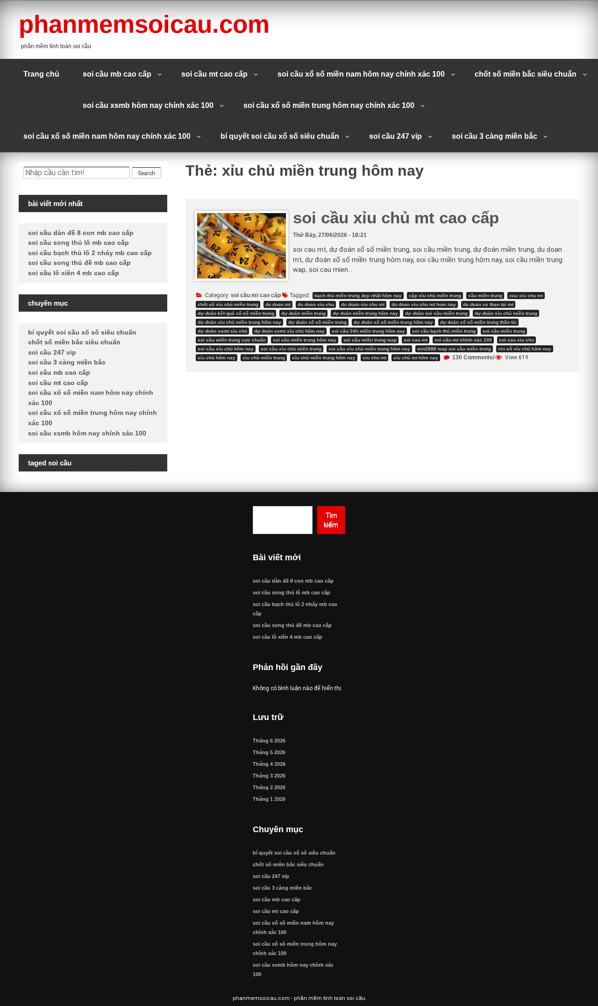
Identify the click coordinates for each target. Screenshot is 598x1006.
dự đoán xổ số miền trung (317, 322)
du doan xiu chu (316, 304)
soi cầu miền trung (504, 331)
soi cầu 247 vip (395, 136)
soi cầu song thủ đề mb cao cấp (79, 262)
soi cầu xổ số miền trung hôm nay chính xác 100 (328, 105)
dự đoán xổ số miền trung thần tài (478, 322)
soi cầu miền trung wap (370, 339)
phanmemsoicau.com (144, 24)
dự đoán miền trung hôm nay (365, 313)
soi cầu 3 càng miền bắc (494, 136)
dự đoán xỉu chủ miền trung (506, 313)
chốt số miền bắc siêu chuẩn (526, 74)
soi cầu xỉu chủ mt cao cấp (396, 217)
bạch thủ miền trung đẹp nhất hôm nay (358, 295)
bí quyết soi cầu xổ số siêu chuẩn (280, 136)
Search (146, 173)
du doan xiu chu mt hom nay (424, 304)
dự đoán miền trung (303, 313)
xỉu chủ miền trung (263, 357)
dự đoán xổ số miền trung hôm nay (393, 322)
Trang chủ (41, 74)
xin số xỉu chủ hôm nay (524, 348)
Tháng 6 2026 (269, 740)
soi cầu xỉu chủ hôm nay (226, 348)
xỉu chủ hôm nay (216, 357)
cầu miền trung (485, 295)
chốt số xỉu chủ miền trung (228, 304)
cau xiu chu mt (526, 295)
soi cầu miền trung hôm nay (304, 339)
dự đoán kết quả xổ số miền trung (236, 313)
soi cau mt (415, 339)
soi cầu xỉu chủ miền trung (291, 348)
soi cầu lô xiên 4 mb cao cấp (73, 273)
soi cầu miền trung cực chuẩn (232, 339)
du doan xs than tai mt (488, 304)
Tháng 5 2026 (269, 752)
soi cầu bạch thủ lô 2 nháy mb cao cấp (90, 253)
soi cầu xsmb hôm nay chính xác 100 (148, 105)
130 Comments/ (472, 357)
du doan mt (278, 304)
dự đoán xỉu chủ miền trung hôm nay (239, 322)
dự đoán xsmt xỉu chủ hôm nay (289, 331)
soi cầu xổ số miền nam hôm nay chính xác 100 (361, 74)
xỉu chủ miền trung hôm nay (324, 357)
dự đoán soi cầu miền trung (436, 313)
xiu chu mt (374, 357)
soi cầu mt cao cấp (214, 74)
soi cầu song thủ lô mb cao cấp (78, 242)
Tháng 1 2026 (269, 799)
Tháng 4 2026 (269, 764)
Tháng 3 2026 (269, 775)
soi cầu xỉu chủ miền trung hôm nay (369, 348)
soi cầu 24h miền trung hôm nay (368, 331)
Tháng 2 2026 (269, 787)
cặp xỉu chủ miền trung (435, 295)
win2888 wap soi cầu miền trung (454, 348)
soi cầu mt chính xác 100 (463, 339)
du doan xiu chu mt (362, 304)
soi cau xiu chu (516, 339)
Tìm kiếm (331, 520)
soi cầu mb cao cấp (117, 74)
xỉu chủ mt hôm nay (415, 357)
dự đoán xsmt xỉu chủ (222, 331)
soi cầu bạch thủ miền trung (444, 331)
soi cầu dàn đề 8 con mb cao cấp (81, 232)
